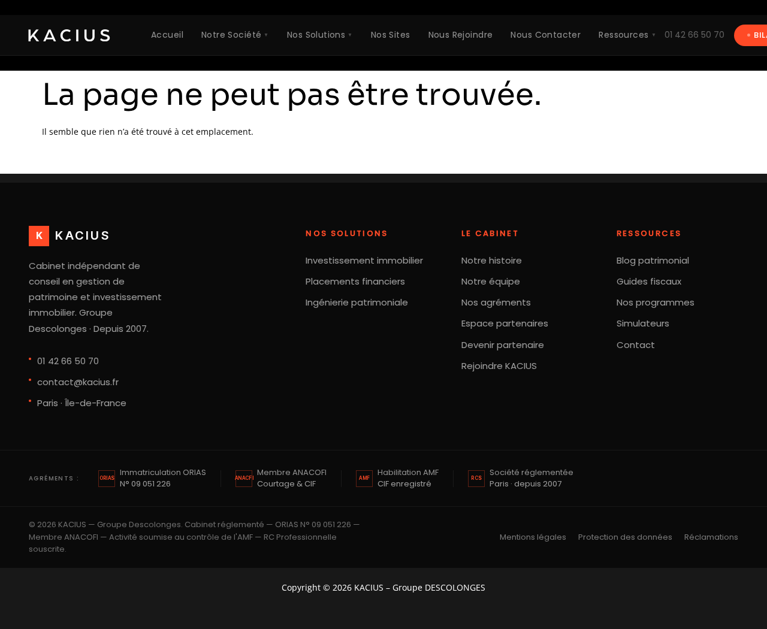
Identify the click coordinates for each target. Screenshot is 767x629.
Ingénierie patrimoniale (357, 302)
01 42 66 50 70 (694, 35)
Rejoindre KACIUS (499, 365)
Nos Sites (390, 35)
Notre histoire (491, 260)
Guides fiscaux (649, 281)
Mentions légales (533, 537)
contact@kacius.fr (78, 382)
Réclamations (711, 537)
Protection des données (625, 537)
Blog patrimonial (653, 260)
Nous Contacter (546, 35)
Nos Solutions (320, 35)
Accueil (167, 35)
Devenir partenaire (502, 344)
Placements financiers (355, 281)
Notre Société (235, 35)
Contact (636, 344)
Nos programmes (655, 302)
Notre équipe (490, 281)
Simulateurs (643, 323)
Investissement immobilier (364, 260)
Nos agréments (496, 302)
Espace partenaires (504, 323)
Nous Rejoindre (460, 35)
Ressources (627, 35)
